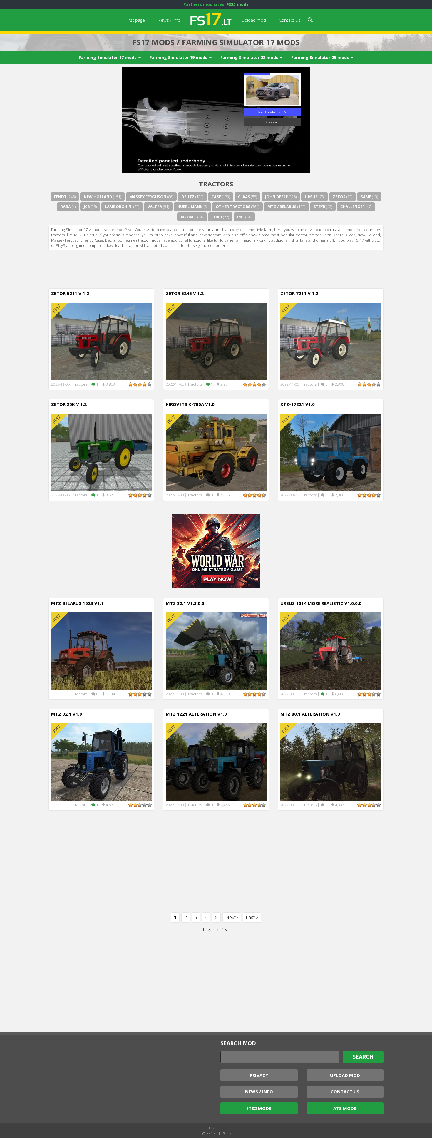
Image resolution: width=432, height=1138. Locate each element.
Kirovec (189, 217)
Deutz (188, 196)
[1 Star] (130, 384)
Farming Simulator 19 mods (179, 57)
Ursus (311, 196)
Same (366, 196)
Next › (231, 917)
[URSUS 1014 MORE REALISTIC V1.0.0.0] (330, 651)
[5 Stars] (149, 384)
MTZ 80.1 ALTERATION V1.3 (310, 714)
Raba (66, 206)
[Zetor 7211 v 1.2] (330, 341)
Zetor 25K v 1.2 (69, 404)
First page (135, 20)
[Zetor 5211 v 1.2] (101, 341)
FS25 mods (238, 4)
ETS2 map (214, 1127)
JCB (87, 206)
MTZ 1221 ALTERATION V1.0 (196, 714)
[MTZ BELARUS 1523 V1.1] (101, 651)
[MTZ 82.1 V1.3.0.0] (216, 651)
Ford (217, 217)
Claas (244, 196)
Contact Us (290, 20)
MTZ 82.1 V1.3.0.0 (185, 603)
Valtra (155, 206)
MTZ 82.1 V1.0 (66, 714)
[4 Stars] (144, 384)
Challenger (352, 206)
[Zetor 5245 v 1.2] (216, 341)
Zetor (339, 196)
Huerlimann (190, 206)
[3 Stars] (140, 384)
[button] (310, 19)
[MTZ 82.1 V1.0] (101, 761)
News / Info (169, 20)
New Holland (98, 196)
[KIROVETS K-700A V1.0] (216, 452)
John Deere (276, 196)
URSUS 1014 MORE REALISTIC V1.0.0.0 (320, 603)
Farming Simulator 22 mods (249, 57)
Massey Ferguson (147, 196)
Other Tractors (233, 206)
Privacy (259, 1075)
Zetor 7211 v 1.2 (299, 293)
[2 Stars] (135, 384)
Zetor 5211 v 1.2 (70, 293)
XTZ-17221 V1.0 (297, 404)
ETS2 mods (259, 1108)
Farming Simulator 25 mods (320, 57)
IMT (241, 217)
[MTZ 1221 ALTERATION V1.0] (216, 761)
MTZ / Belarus (282, 206)
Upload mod (254, 20)
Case (216, 196)
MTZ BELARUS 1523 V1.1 (77, 603)
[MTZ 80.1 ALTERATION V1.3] (330, 761)
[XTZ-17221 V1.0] (330, 452)
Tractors (80, 384)
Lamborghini (119, 206)
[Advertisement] (216, 268)
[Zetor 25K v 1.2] (101, 452)
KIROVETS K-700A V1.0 (190, 404)
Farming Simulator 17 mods (108, 57)
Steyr (319, 206)
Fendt (60, 196)
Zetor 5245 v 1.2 (185, 293)
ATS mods (344, 1108)
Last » (252, 917)
